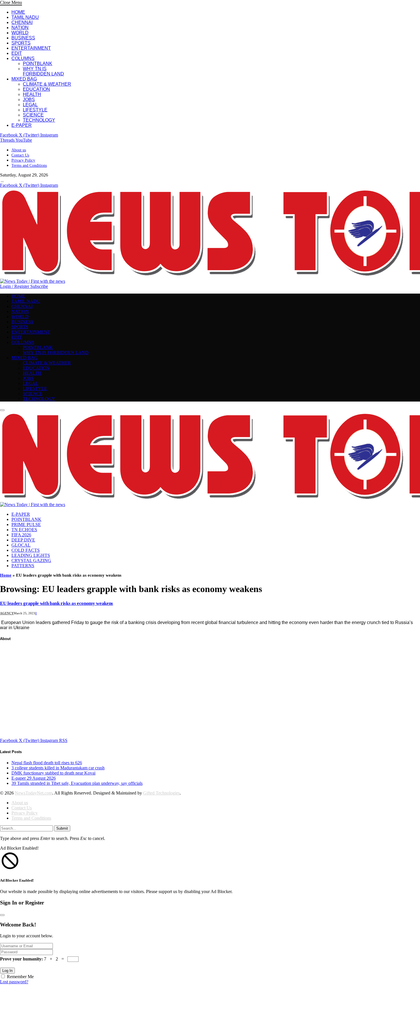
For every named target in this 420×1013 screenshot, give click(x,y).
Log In (7, 970)
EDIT (16, 53)
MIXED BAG (24, 79)
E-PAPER (21, 125)
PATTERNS (22, 565)
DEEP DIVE (23, 539)
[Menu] (2, 181)
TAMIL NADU (25, 17)
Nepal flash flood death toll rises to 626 (46, 762)
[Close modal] (2, 915)
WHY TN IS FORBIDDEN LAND (43, 71)
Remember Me (20, 976)
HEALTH (32, 94)
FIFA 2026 (21, 534)
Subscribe (39, 286)
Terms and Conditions (29, 165)
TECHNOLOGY (39, 120)
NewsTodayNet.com (33, 793)
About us (18, 150)
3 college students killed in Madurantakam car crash (58, 767)
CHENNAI (22, 22)
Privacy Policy (23, 160)
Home (5, 575)
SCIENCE (33, 115)
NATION (20, 27)
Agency (7, 613)
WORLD (20, 32)
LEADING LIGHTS (30, 555)
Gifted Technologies (161, 793)
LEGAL (30, 104)
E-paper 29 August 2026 (33, 778)
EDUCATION (36, 89)
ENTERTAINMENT (31, 48)
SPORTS (21, 43)
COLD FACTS (25, 550)
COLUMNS (23, 58)
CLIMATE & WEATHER (47, 84)
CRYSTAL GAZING (31, 560)
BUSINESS (23, 37)
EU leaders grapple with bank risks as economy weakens (56, 603)
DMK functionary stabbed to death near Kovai (53, 773)
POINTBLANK (37, 63)
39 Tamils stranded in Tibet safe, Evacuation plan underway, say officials (77, 783)
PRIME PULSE (26, 524)
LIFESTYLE (35, 109)
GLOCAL (21, 545)
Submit (62, 828)
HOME (18, 12)
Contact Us (20, 155)
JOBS (29, 99)
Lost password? (14, 981)
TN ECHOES (24, 529)
